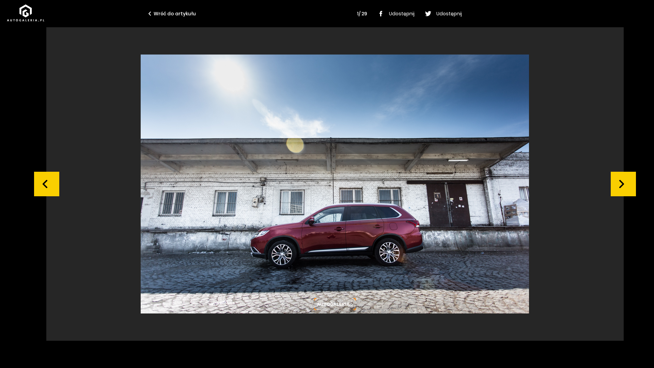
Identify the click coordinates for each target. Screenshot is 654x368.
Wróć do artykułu (175, 13)
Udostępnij (402, 13)
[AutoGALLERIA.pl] (25, 12)
